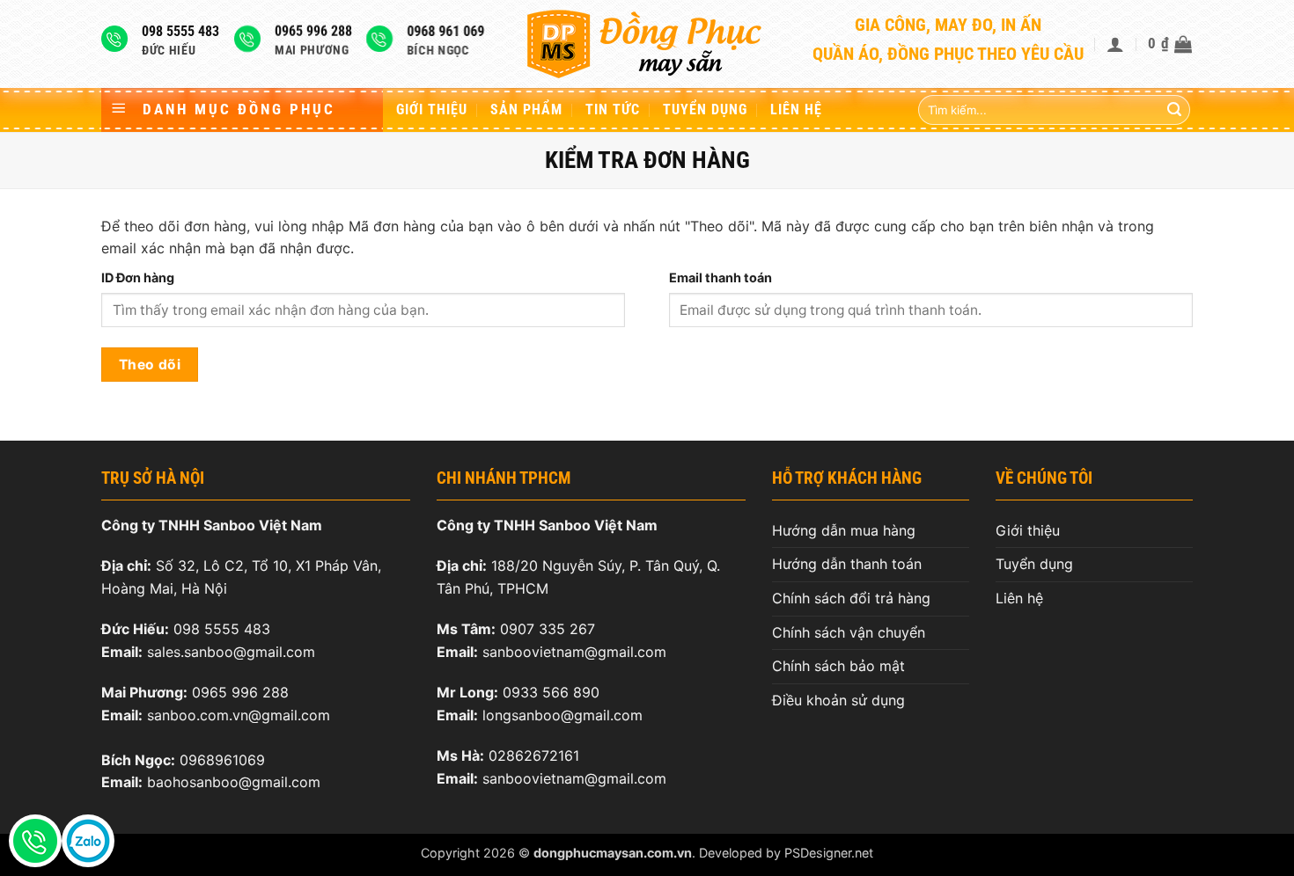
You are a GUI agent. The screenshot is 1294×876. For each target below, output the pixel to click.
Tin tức (612, 109)
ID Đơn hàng (137, 277)
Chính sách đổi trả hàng (851, 598)
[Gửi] (1174, 110)
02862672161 (534, 755)
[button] (1116, 44)
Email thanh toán (720, 277)
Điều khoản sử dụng (838, 700)
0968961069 (222, 760)
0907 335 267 (547, 629)
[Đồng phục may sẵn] (647, 44)
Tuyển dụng (705, 109)
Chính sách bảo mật (838, 666)
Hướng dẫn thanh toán (847, 564)
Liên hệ (796, 109)
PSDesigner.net (828, 852)
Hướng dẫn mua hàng (843, 530)
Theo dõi (150, 364)
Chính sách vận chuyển (848, 632)
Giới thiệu (431, 109)
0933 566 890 (551, 692)
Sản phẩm (526, 109)
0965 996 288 (240, 692)
